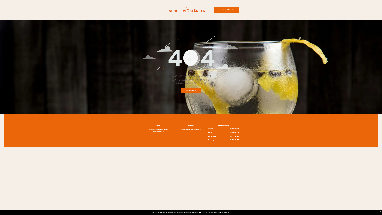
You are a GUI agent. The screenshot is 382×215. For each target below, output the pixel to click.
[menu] (4, 9)
